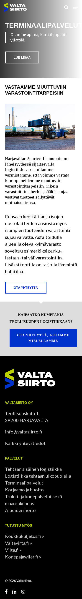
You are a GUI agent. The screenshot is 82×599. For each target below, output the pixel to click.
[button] (75, 7)
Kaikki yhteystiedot (25, 443)
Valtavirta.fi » (18, 543)
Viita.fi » (13, 550)
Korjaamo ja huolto (24, 489)
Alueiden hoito (20, 510)
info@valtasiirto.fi (23, 431)
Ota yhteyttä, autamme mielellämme (43, 338)
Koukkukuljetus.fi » (24, 536)
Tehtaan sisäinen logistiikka (33, 469)
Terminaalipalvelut (24, 482)
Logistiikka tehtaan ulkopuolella (38, 476)
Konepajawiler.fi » (23, 556)
